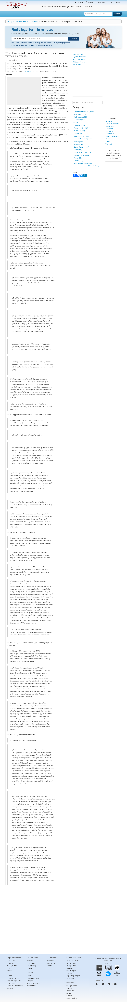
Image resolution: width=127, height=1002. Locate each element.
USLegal (10, 21)
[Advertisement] (24, 91)
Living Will (14, 45)
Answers (49, 966)
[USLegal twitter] (109, 984)
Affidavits (109, 131)
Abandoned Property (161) (84, 111)
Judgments (34, 21)
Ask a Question (12, 966)
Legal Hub (69, 968)
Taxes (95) (78, 158)
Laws (8, 968)
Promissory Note (46, 43)
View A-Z (108, 144)
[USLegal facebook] (97, 984)
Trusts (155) (78, 161)
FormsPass (70, 991)
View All (9, 971)
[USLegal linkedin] (103, 984)
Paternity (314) (79, 150)
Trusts (108, 141)
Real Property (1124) (81, 155)
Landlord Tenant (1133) (83, 139)
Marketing (10, 988)
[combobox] (19, 39)
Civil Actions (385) (80, 117)
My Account (70, 978)
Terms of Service (71, 963)
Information (30, 961)
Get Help (69, 973)
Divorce (108, 139)
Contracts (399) (79, 120)
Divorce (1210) (79, 131)
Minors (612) (78, 144)
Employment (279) (81, 133)
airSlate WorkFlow (72, 998)
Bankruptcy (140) (80, 114)
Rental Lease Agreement (27, 45)
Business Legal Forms (14, 981)
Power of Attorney (34, 43)
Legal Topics (77, 64)
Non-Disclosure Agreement (44, 45)
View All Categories (95, 166)
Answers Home (22, 21)
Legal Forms (11, 983)
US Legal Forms (79, 62)
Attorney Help (78, 54)
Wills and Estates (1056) (83, 163)
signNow (69, 996)
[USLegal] (16, 3)
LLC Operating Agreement (61, 43)
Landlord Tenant (112, 136)
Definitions (10, 963)
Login (119, 2)
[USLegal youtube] (115, 984)
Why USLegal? (71, 971)
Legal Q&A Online (79, 59)
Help (110, 2)
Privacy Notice (71, 966)
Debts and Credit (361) (82, 128)
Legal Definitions (79, 57)
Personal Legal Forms (14, 978)
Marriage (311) (79, 141)
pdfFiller (69, 993)
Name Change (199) (81, 147)
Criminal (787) (79, 125)
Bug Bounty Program (73, 976)
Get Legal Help (31, 966)
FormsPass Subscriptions (15, 986)
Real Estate (109, 134)
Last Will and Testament (19, 43)
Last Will (108, 121)
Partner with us (32, 986)
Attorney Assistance (33, 983)
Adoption (109, 129)
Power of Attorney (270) (83, 152)
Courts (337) (78, 122)
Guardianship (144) (81, 136)
